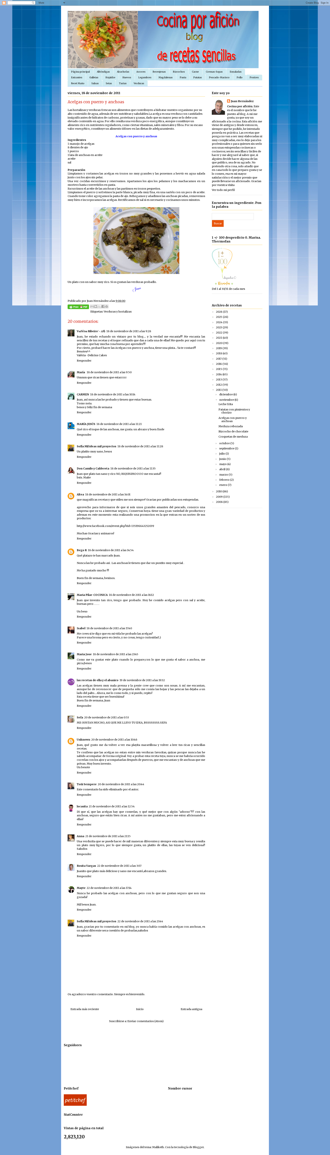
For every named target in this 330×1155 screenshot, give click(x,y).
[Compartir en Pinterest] (106, 306)
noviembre (227, 399)
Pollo (240, 77)
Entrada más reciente (84, 1009)
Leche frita (225, 404)
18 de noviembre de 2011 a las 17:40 (109, 628)
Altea (80, 494)
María (81, 372)
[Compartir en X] (99, 306)
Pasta (183, 77)
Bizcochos (179, 71)
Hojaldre (110, 77)
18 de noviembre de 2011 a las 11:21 (119, 424)
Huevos (126, 77)
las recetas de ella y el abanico (97, 680)
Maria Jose (84, 654)
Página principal (80, 71)
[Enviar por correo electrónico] (92, 306)
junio (223, 459)
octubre (224, 443)
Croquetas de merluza (233, 436)
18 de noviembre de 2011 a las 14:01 (107, 494)
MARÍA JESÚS (86, 424)
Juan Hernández (242, 101)
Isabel (81, 628)
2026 (219, 311)
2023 (219, 327)
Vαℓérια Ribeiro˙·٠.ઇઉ (91, 331)
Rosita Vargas (86, 865)
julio (222, 453)
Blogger (198, 1147)
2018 (219, 353)
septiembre (227, 448)
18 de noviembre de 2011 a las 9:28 (128, 331)
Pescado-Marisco (219, 77)
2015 (219, 369)
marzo (224, 474)
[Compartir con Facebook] (103, 306)
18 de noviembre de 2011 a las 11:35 (133, 468)
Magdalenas (166, 77)
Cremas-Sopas (214, 71)
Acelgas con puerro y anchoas (232, 419)
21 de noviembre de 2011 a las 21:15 (108, 836)
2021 (219, 337)
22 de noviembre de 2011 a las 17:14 (109, 888)
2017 (219, 358)
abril (222, 469)
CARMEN (83, 394)
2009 (219, 496)
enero (223, 485)
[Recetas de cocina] (75, 1105)
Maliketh (158, 1147)
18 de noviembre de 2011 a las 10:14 (112, 394)
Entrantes (76, 77)
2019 (219, 348)
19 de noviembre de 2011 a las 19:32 (142, 680)
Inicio (140, 1009)
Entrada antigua (191, 1009)
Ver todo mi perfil (223, 190)
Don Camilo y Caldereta (93, 468)
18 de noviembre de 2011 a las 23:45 (115, 654)
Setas (109, 83)
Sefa (80, 717)
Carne (195, 71)
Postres (254, 77)
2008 (219, 502)
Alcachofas (123, 71)
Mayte (81, 888)
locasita (82, 806)
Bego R (82, 550)
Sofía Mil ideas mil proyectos (96, 446)
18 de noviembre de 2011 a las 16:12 (131, 595)
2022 (219, 332)
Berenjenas (159, 71)
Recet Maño (77, 83)
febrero (224, 479)
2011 (219, 390)
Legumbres (144, 77)
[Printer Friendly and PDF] (78, 307)
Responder (84, 360)
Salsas (95, 83)
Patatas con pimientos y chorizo (234, 411)
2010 (219, 491)
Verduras (139, 83)
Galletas (93, 77)
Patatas (197, 77)
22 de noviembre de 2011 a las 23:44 (140, 921)
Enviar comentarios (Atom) (145, 1021)
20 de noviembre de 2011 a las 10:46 (114, 739)
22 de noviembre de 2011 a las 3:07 (119, 865)
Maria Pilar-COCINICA (92, 595)
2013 (219, 379)
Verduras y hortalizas (118, 311)
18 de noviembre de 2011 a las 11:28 (140, 446)
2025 (219, 317)
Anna (80, 836)
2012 (219, 384)
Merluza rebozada (230, 426)
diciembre (226, 394)
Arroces (141, 71)
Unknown (83, 739)
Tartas (123, 83)
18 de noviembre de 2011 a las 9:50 (109, 372)
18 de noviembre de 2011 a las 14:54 (111, 550)
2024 (219, 322)
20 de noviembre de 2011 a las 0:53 (106, 717)
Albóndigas (103, 71)
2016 (219, 364)
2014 (219, 374)
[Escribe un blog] (96, 306)
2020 (219, 343)
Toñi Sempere (87, 784)
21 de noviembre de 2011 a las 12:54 (112, 806)
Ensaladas (236, 71)
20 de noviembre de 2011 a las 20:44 (121, 784)
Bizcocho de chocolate (233, 431)
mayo (223, 464)
